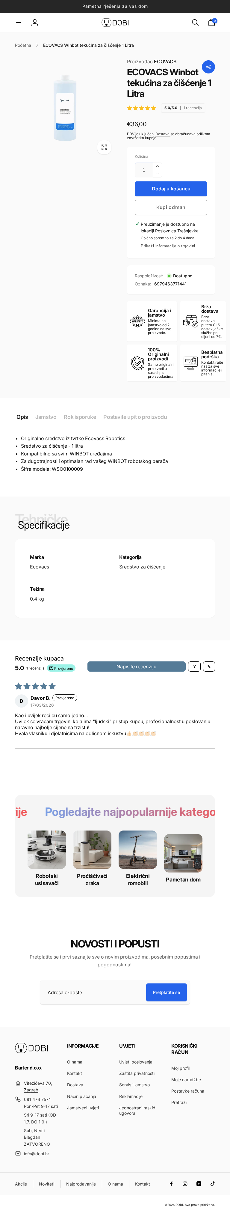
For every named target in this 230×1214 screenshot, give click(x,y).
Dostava (162, 134)
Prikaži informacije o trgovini (168, 246)
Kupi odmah (171, 207)
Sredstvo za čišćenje (142, 567)
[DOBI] (31, 1051)
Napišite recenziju (136, 667)
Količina (141, 156)
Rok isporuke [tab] (80, 417)
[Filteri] (194, 666)
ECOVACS (151, 61)
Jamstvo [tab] (45, 417)
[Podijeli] (208, 66)
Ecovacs (39, 567)
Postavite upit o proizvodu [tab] (135, 417)
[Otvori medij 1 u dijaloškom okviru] (65, 108)
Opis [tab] (22, 417)
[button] (18, 22)
